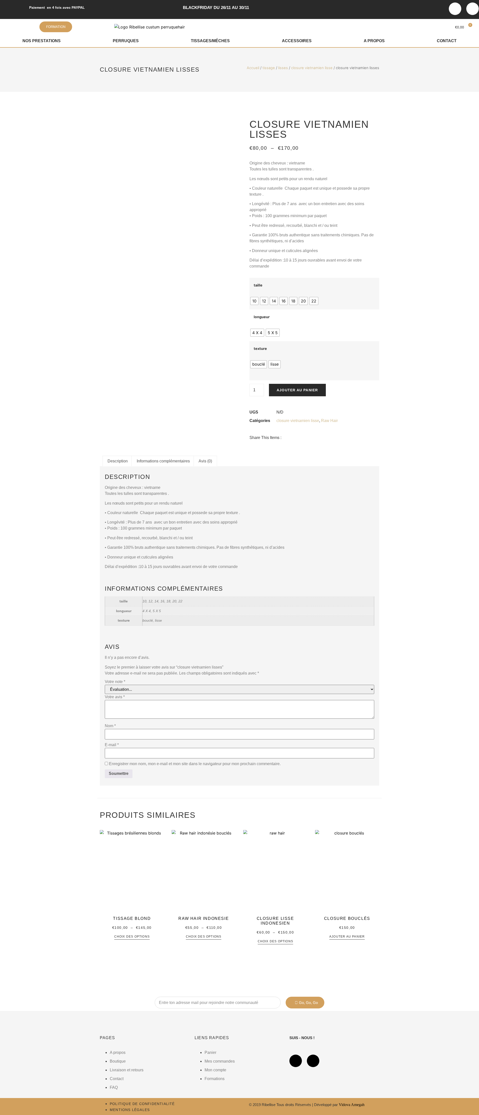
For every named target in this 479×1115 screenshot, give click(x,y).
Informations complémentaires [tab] (163, 461)
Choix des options (132, 936)
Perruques (126, 41)
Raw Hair (329, 420)
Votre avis (115, 697)
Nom (110, 726)
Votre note (115, 682)
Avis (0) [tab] (205, 461)
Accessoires (297, 41)
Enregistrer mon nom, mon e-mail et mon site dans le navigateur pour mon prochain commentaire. (195, 764)
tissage (268, 68)
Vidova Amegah (351, 1105)
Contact (447, 41)
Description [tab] (118, 461)
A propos (374, 41)
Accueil (253, 68)
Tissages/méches (210, 41)
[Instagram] (472, 8)
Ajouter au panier (297, 390)
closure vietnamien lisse (312, 68)
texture (260, 348)
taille (258, 285)
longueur (262, 317)
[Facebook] (455, 8)
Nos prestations (41, 41)
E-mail (112, 745)
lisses (283, 68)
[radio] (254, 301)
